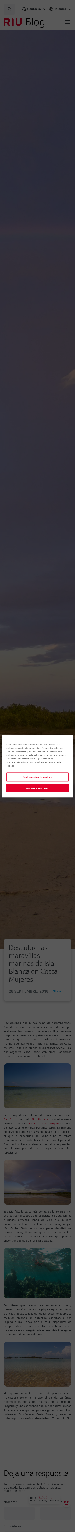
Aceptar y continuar (37, 787)
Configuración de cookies (37, 777)
